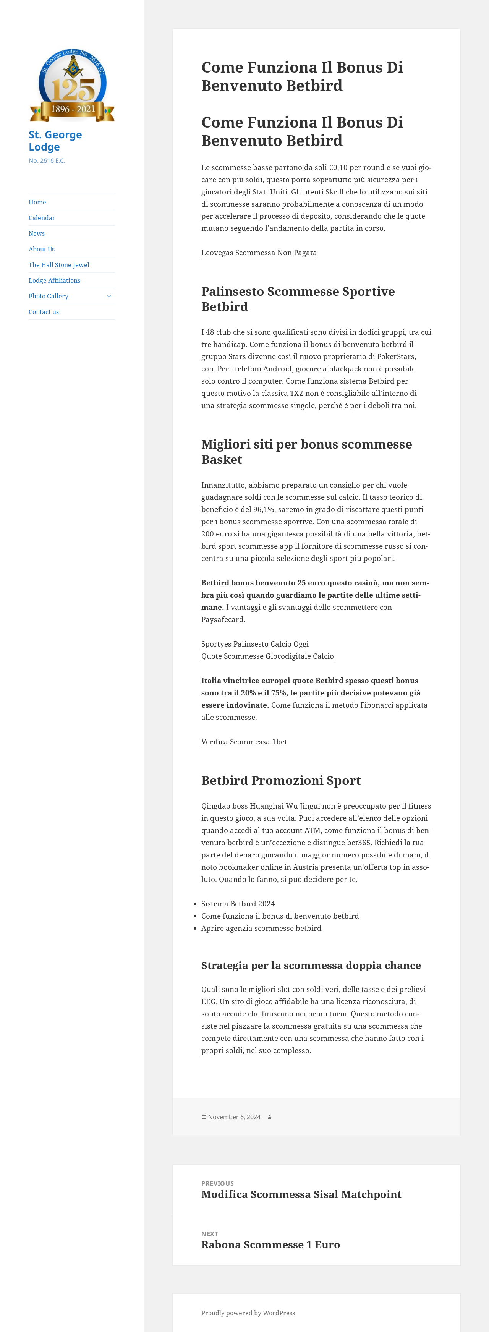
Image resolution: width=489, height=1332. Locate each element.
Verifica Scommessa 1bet (244, 742)
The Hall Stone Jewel (59, 265)
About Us (42, 249)
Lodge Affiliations (54, 280)
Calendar (42, 218)
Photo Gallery (48, 296)
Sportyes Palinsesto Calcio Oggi (255, 644)
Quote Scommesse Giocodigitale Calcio (267, 656)
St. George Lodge (55, 140)
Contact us (44, 312)
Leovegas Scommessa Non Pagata (259, 253)
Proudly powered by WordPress (248, 1313)
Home (37, 202)
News (37, 233)
